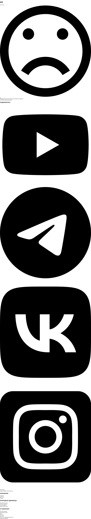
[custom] (45, 185)
